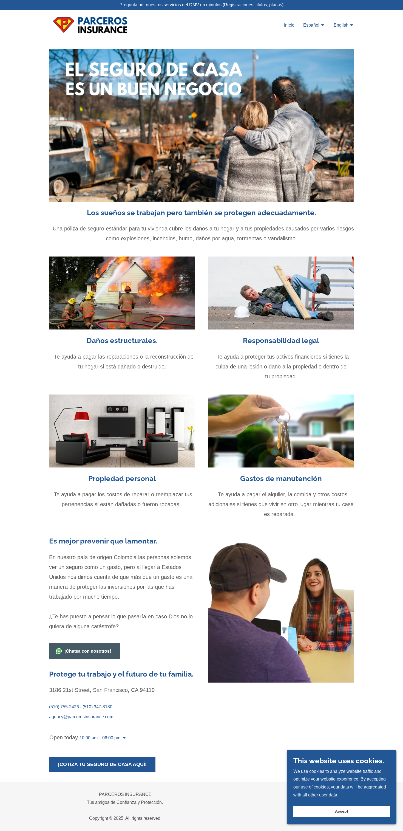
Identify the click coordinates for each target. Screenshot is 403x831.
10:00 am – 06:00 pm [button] (100, 738)
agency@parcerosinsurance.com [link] (81, 716)
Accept (341, 811)
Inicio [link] (289, 25)
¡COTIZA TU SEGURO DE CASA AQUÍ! (102, 764)
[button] (314, 26)
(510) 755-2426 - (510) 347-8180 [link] (80, 707)
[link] (102, 24)
